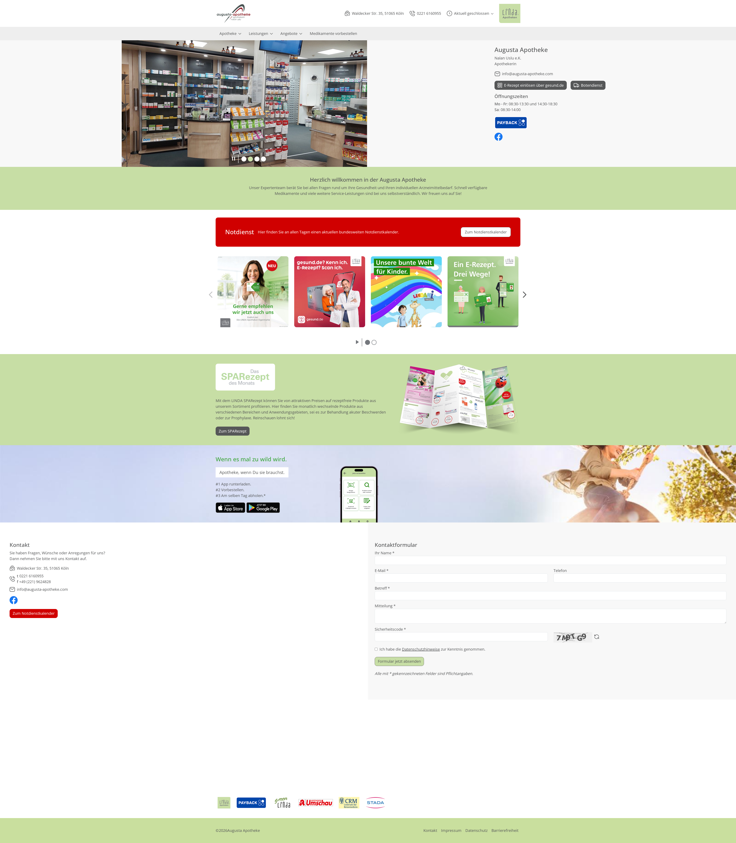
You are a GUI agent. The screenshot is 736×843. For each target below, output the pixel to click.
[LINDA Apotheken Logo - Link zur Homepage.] (509, 13)
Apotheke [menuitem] (228, 33)
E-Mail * (382, 570)
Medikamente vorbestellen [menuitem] (333, 33)
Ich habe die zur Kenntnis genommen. (432, 649)
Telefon (560, 570)
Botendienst (591, 85)
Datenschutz (476, 830)
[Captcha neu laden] (596, 637)
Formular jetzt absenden (399, 661)
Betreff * (382, 588)
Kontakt (430, 830)
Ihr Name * (384, 552)
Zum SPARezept (232, 431)
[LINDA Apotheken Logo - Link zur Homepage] (224, 802)
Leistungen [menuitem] (258, 33)
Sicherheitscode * (390, 629)
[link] (230, 507)
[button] (470, 13)
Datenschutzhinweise (421, 649)
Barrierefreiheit (504, 830)
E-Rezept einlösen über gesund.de (534, 85)
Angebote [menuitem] (288, 33)
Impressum (451, 830)
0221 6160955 (31, 575)
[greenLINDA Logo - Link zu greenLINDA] (282, 802)
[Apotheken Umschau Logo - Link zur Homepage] (315, 802)
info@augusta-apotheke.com (527, 73)
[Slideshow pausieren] (233, 159)
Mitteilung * (385, 605)
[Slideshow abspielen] (357, 342)
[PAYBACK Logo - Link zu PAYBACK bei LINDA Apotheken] (511, 122)
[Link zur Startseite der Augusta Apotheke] (234, 13)
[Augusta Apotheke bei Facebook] (499, 137)
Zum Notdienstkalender (34, 613)
